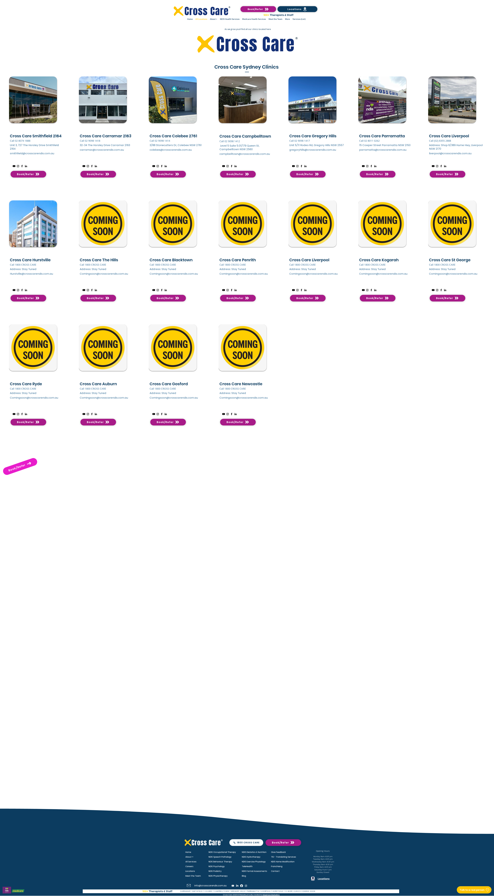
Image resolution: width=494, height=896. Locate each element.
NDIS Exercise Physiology (254, 861)
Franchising (276, 866)
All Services (190, 861)
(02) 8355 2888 (443, 140)
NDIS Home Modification (282, 861)
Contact (275, 871)
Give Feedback (278, 852)
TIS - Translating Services (283, 856)
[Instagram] (18, 166)
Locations (190, 871)
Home (188, 852)
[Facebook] (22, 166)
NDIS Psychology (217, 866)
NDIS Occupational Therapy (222, 852)
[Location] (313, 879)
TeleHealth (247, 866)
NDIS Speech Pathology (220, 856)
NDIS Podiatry (215, 871)
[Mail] (189, 885)
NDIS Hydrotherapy (251, 856)
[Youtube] (14, 166)
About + (189, 856)
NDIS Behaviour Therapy (220, 861)
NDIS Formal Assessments (254, 871)
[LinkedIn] (26, 166)
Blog (244, 875)
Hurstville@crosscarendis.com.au (31, 274)
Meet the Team (193, 875)
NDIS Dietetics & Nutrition (254, 852)
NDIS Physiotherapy (218, 875)
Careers (189, 866)
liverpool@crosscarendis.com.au (450, 153)
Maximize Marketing (271, 895)
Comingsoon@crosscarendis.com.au (104, 274)
